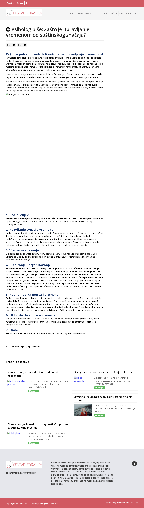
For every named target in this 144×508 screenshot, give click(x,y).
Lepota (88, 13)
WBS (136, 502)
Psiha (121, 13)
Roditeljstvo (131, 13)
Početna (10, 3)
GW (123, 502)
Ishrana (79, 13)
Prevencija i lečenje (109, 13)
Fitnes (71, 13)
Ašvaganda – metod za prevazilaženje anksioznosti (105, 372)
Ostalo (96, 13)
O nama (20, 3)
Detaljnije (34, 391)
